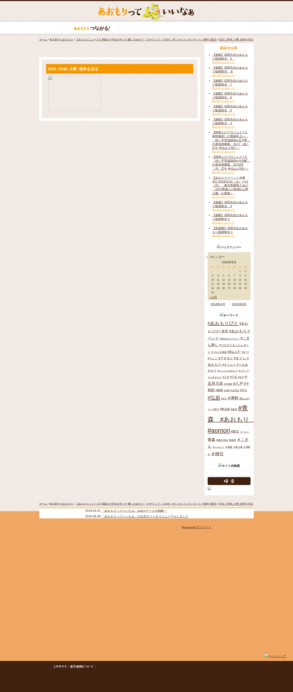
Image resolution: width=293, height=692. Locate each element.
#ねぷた (234, 352)
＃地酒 (228, 447)
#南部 (219, 390)
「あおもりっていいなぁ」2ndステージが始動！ (134, 510)
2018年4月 (218, 304)
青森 (211, 440)
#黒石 (235, 431)
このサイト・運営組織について (74, 666)
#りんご (212, 358)
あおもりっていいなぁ (146, 12)
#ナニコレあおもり (227, 370)
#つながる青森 (219, 352)
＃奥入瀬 (237, 447)
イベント (244, 431)
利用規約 (127, 666)
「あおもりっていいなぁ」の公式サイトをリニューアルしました (145, 516)
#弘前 (214, 397)
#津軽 (233, 398)
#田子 (216, 409)
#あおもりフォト (230, 338)
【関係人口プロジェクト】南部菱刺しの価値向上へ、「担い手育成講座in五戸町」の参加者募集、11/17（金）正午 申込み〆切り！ (231, 140)
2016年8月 (239, 304)
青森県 (232, 440)
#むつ (245, 352)
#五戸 (241, 377)
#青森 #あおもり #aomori (231, 419)
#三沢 (226, 377)
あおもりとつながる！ (92, 28)
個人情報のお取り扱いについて (163, 666)
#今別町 (228, 384)
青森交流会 (222, 440)
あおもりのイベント (146, 28)
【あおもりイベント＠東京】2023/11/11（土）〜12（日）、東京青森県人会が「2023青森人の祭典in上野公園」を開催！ (230, 185)
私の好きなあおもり (201, 28)
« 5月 (213, 297)
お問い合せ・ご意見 (206, 666)
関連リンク (231, 666)
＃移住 (217, 453)
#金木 (234, 409)
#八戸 (238, 383)
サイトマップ (106, 666)
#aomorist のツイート (196, 527)
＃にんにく (218, 447)
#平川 (243, 390)
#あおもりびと (223, 323)
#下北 (233, 377)
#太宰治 (235, 390)
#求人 (224, 398)
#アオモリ (225, 358)
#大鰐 (227, 390)
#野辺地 (225, 409)
